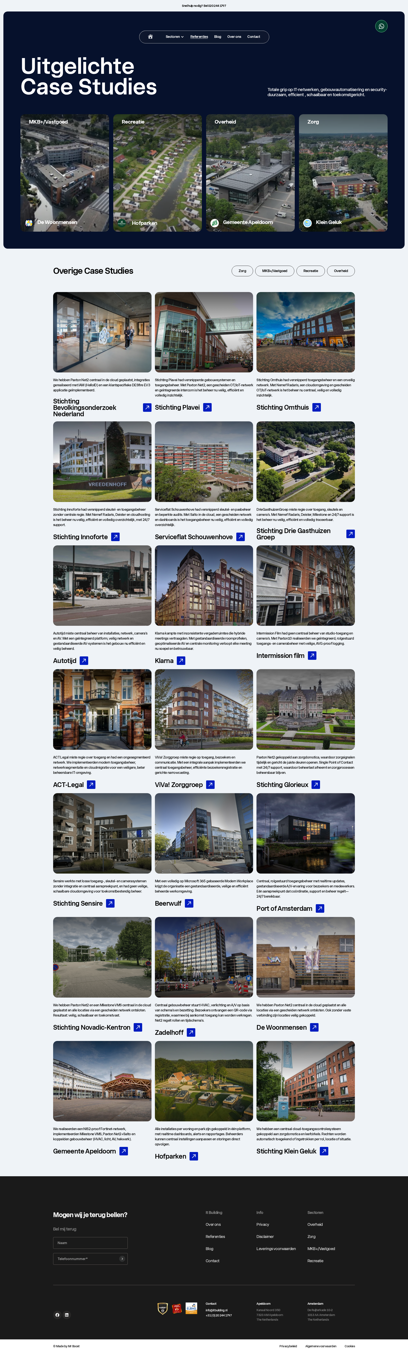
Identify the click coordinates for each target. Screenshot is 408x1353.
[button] (175, 36)
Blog (209, 1248)
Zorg (311, 1236)
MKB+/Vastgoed (321, 1248)
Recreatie (315, 1261)
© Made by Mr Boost (66, 1346)
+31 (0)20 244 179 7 (219, 1315)
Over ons (213, 1224)
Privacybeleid (288, 1346)
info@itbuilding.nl (216, 1310)
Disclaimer (265, 1236)
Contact (213, 1261)
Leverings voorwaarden (276, 1248)
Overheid (315, 1224)
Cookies (350, 1346)
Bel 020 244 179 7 (215, 5)
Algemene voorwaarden (320, 1346)
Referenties (215, 1236)
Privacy (262, 1224)
